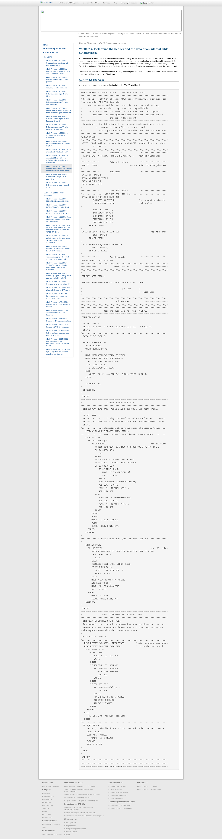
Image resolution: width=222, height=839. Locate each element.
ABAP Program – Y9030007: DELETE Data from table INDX (57, 212)
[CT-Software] (46, 2)
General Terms (47, 817)
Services (45, 808)
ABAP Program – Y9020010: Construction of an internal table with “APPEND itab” (57, 63)
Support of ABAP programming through (78, 789)
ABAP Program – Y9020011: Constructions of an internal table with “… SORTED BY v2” (58, 71)
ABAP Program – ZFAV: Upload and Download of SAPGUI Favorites (57, 312)
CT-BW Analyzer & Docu (117, 786)
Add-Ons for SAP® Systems (69, 3)
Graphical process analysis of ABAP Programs (81, 800)
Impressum (46, 814)
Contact (45, 811)
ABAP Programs (95, 34)
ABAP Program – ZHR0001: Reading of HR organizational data (58, 320)
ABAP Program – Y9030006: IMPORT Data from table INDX (57, 206)
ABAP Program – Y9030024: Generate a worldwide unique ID (58, 283)
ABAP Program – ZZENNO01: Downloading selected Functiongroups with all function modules (57, 342)
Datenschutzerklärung (50, 786)
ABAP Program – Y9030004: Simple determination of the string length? (58, 143)
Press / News (47, 802)
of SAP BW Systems (71, 810)
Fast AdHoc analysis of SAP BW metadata (80, 813)
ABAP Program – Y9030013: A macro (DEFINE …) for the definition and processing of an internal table (57, 159)
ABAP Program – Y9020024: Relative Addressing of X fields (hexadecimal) (57, 102)
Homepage (46, 793)
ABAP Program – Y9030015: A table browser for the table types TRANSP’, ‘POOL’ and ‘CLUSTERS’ (58, 239)
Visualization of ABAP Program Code (77, 797)
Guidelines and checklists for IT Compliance (80, 786)
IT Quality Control (70, 832)
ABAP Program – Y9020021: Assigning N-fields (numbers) (57, 87)
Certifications (47, 799)
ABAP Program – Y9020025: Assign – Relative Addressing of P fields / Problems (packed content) (58, 110)
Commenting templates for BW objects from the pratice (84, 816)
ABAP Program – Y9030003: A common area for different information (57, 135)
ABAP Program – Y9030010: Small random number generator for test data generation (58, 219)
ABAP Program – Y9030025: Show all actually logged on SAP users (58, 289)
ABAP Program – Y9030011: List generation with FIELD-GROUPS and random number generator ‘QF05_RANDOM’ (58, 228)
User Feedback (48, 796)
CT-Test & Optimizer (115, 798)
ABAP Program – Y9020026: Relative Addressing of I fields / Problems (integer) (57, 119)
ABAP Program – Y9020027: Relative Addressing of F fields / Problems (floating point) (57, 127)
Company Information (129, 3)
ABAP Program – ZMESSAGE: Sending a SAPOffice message (57, 326)
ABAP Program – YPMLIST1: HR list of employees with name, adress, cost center (58, 296)
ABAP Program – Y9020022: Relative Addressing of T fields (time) (57, 94)
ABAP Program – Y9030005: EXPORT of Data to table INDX (57, 200)
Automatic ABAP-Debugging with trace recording (82, 794)
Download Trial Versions (51, 824)
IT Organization (70, 826)
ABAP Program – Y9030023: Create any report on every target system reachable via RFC (58, 276)
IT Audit (67, 835)
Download (106, 3)
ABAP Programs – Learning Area (115, 34)
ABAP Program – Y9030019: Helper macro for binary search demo (57, 185)
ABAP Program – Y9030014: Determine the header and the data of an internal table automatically (59, 168)
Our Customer (47, 805)
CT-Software (83, 34)
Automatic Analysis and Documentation (78, 807)
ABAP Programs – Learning (147, 786)
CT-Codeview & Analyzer (117, 795)
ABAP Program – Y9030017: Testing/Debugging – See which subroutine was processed (57, 257)
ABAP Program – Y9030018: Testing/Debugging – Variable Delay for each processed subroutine (56, 266)
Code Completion (70, 791)
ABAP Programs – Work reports (149, 789)
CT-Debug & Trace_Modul (118, 792)
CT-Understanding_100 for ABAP (120, 808)
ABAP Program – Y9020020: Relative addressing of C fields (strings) (57, 79)
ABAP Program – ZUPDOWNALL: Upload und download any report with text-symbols (58, 333)
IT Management (70, 823)
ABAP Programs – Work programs (54, 194)
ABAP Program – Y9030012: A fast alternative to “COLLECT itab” (58, 151)
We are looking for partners (52, 834)
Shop (115, 3)
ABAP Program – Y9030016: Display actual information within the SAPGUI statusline (57, 248)
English (151, 3)
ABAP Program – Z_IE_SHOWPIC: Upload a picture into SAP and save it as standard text (59, 352)
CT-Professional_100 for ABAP (119, 805)
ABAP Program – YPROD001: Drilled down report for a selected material (58, 304)
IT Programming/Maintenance (75, 829)
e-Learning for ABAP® (91, 3)
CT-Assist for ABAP (115, 789)
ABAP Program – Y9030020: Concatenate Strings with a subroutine (56, 177)
